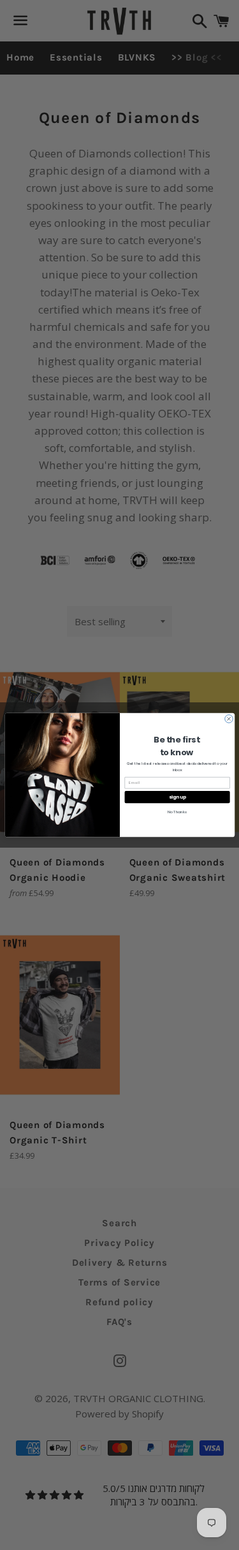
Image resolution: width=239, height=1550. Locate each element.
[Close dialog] (228, 719)
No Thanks (177, 812)
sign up (176, 797)
